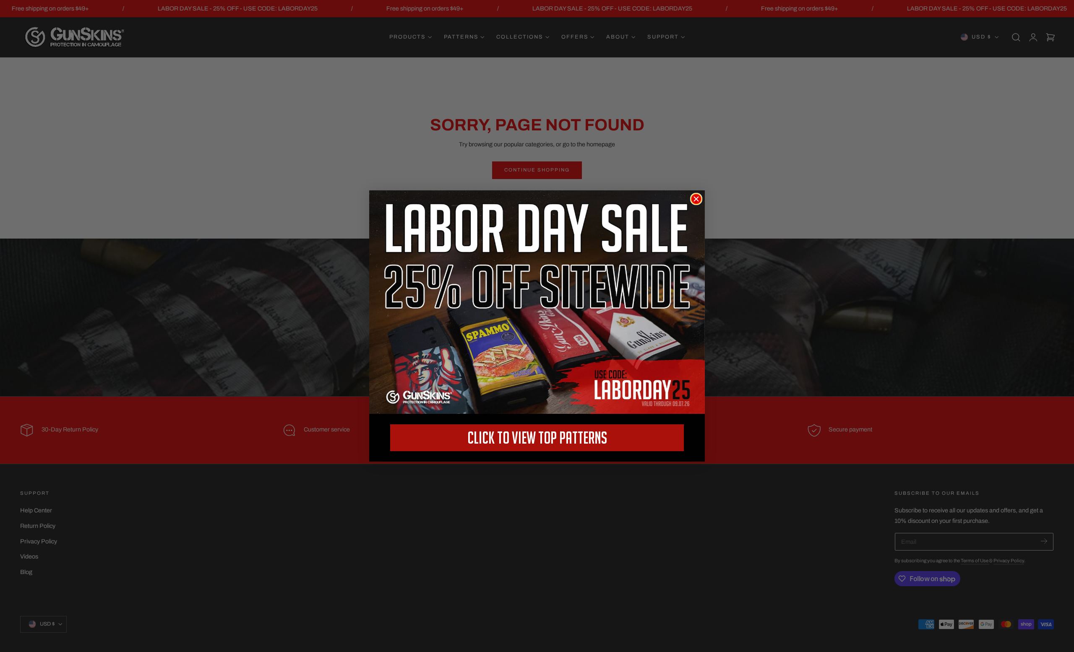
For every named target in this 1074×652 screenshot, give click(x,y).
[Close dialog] (696, 199)
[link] (537, 302)
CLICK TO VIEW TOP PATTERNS (537, 438)
